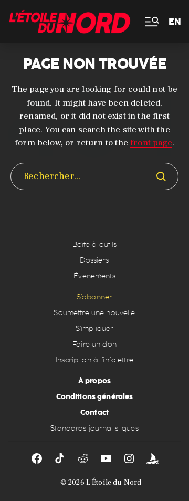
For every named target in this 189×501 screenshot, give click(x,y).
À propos (94, 380)
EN (175, 21)
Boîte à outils (94, 244)
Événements (94, 276)
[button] (151, 22)
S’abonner (94, 297)
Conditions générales (94, 396)
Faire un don (94, 344)
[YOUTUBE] (106, 458)
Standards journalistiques (94, 428)
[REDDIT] (82, 458)
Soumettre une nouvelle (94, 313)
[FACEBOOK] (36, 458)
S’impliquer (95, 328)
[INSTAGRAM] (129, 458)
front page (151, 143)
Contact (94, 412)
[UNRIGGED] (152, 458)
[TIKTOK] (59, 458)
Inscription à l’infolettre (94, 360)
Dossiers (94, 260)
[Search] (161, 176)
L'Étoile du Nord (113, 482)
